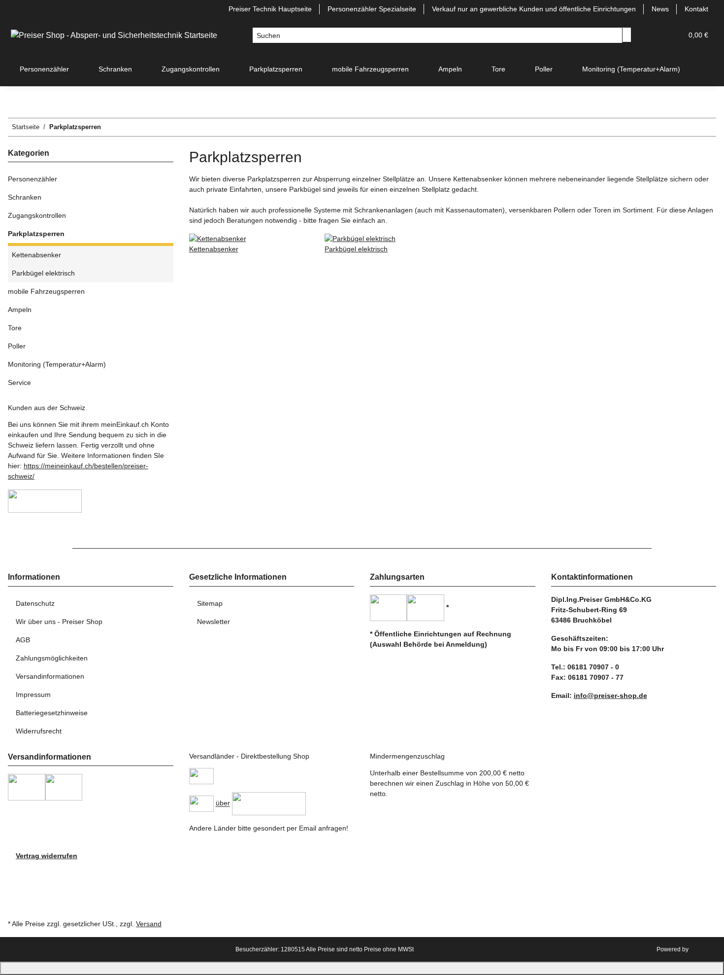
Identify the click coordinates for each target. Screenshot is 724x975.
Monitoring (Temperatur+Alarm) (57, 364)
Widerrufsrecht (39, 731)
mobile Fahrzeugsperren (46, 291)
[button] (655, 35)
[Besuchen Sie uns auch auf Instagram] (16, 894)
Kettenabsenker (213, 249)
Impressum (33, 694)
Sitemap (210, 603)
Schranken (24, 197)
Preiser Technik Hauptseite (270, 9)
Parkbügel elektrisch (356, 249)
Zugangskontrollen (37, 215)
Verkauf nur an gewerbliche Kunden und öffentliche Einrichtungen (534, 9)
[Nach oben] (362, 968)
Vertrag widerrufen (46, 856)
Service (19, 382)
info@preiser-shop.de (610, 695)
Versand (149, 924)
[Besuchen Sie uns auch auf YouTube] (16, 883)
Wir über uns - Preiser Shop (59, 622)
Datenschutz (35, 603)
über (223, 803)
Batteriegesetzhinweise (52, 713)
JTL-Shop (703, 949)
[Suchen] (627, 34)
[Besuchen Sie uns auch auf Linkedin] (16, 905)
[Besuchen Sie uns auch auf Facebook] (16, 872)
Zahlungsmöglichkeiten (52, 658)
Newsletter (213, 622)
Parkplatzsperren (36, 234)
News (660, 9)
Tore (15, 328)
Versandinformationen (50, 676)
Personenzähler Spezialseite (372, 9)
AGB (23, 640)
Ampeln (20, 309)
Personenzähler (32, 179)
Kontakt (696, 9)
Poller (17, 346)
